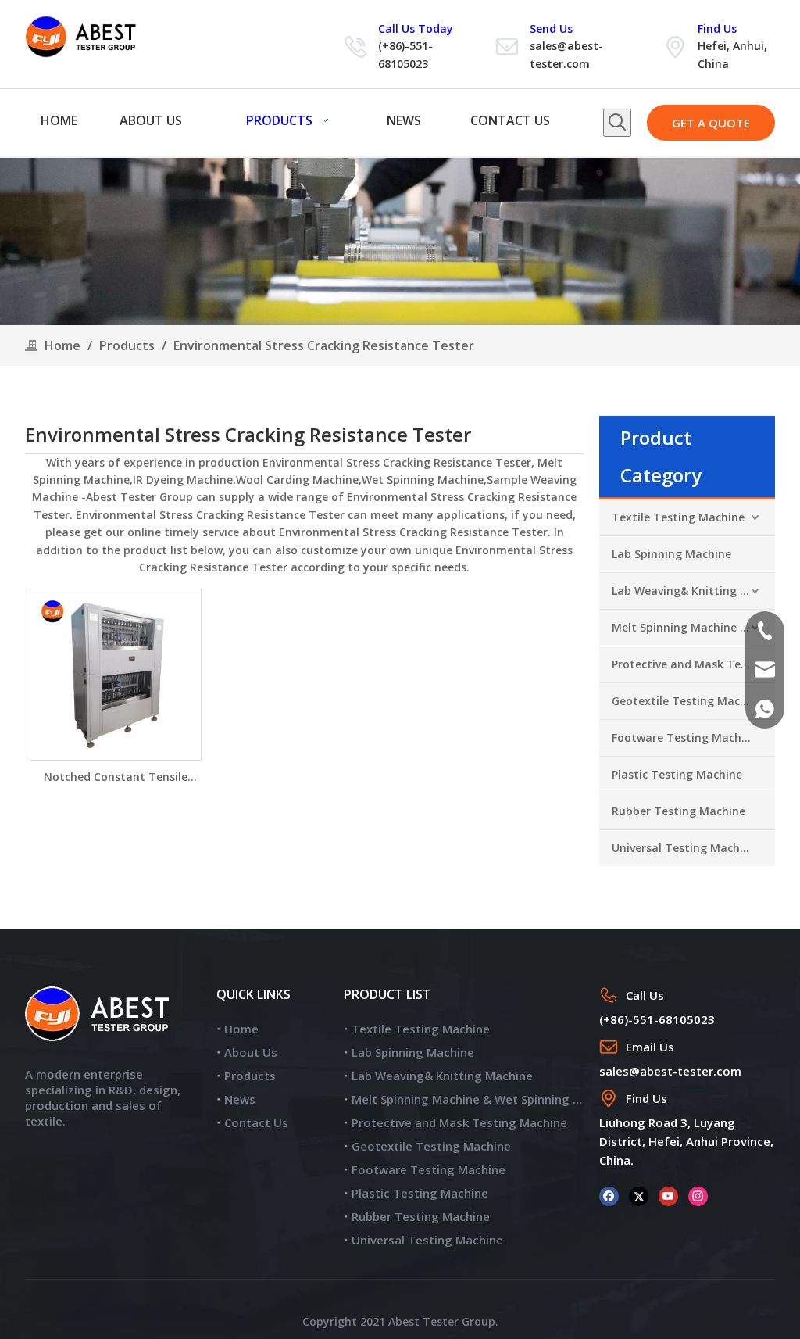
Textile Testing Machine (678, 517)
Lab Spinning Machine (671, 553)
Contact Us (256, 1122)
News (239, 1099)
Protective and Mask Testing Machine (693, 664)
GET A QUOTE (711, 123)
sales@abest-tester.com (670, 1071)
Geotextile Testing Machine (687, 700)
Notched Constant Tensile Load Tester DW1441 (116, 777)
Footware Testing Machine (685, 737)
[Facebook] (609, 1195)
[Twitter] (638, 1195)
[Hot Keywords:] (617, 123)
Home (241, 1028)
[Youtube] (668, 1195)
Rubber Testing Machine (678, 811)
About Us (250, 1052)
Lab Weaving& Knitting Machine (693, 590)
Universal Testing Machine (684, 847)
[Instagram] (698, 1195)
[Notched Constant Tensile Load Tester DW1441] (115, 673)
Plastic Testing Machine (677, 774)
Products (250, 1075)
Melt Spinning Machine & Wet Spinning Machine (693, 627)
